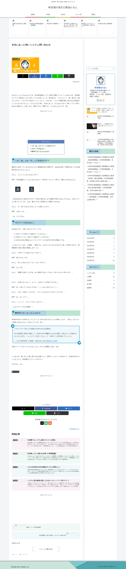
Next (115, 27)
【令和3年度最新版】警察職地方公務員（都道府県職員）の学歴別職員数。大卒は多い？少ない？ (100, 169)
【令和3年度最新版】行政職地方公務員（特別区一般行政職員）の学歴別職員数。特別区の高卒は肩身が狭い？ (100, 178)
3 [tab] (65, 38)
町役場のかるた (101, 88)
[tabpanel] (20, 27)
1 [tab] (60, 38)
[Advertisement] (46, 51)
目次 (43, 142)
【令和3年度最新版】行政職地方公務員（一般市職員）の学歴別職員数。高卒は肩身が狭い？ (100, 197)
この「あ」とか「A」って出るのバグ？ (44, 146)
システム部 (16, 371)
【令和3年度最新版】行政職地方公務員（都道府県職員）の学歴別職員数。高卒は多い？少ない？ (100, 160)
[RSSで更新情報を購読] (50, 423)
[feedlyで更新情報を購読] (46, 423)
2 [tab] (63, 38)
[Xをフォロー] (42, 423)
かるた (28, 95)
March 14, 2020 (51, 341)
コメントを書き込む (46, 549)
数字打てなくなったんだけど (40, 151)
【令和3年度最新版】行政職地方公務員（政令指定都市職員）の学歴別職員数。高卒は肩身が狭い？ (100, 187)
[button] (69, 76)
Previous (10, 27)
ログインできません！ (38, 148)
